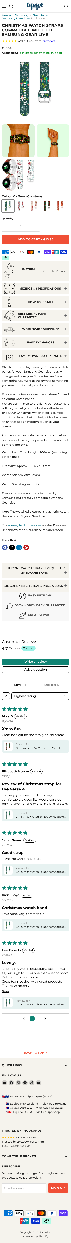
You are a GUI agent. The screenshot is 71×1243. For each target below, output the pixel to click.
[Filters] (6, 696)
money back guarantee (24, 525)
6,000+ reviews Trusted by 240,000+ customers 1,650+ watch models (23, 1142)
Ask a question (35, 669)
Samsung (22, 15)
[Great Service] (35, 616)
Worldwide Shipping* (40, 329)
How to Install (41, 302)
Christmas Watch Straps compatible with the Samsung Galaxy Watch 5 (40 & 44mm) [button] (41, 927)
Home (6, 15)
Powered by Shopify (35, 1236)
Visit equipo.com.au (49, 1108)
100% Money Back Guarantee (32, 315)
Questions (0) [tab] (52, 684)
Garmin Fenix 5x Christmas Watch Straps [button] (38, 748)
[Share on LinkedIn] (19, 547)
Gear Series (41, 15)
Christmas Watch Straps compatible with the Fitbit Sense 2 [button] (40, 872)
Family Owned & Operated (40, 356)
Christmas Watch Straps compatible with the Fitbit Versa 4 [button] (40, 817)
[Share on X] (12, 547)
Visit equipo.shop (48, 1112)
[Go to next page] (46, 1018)
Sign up (58, 1188)
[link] (35, 41)
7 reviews (48, 41)
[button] (8, 746)
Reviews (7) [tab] (19, 684)
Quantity (7, 218)
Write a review (35, 661)
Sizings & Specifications (40, 288)
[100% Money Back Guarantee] (35, 606)
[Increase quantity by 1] (35, 227)
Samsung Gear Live (16, 18)
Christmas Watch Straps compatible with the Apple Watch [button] (40, 1005)
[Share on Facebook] (5, 547)
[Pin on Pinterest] (26, 547)
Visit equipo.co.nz (54, 1103)
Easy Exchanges (40, 342)
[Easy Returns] (35, 596)
